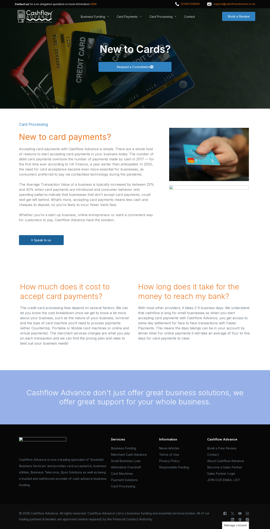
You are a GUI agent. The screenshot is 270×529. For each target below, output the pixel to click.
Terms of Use (169, 455)
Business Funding (123, 448)
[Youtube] (240, 513)
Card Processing (123, 486)
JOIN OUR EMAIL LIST (223, 480)
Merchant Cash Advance (129, 455)
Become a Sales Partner (224, 467)
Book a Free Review (221, 448)
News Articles (169, 448)
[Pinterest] (240, 520)
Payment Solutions (124, 480)
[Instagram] (247, 513)
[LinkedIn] (232, 520)
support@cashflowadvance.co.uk (234, 4)
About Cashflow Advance (225, 461)
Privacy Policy (169, 461)
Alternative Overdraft (126, 467)
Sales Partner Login (221, 474)
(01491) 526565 (190, 4)
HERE (93, 4)
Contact (213, 455)
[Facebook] (225, 513)
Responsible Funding (174, 467)
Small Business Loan (125, 461)
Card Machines (122, 474)
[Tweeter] (232, 513)
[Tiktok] (247, 520)
